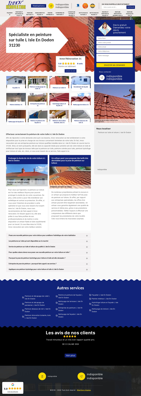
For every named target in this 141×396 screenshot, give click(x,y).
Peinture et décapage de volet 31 (19, 13)
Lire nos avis (12, 391)
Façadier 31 (9, 13)
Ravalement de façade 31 (40, 13)
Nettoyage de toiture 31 (83, 13)
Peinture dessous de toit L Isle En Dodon (37, 310)
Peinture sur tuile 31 (29, 13)
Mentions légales (84, 390)
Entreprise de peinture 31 (60, 13)
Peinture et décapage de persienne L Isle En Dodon (35, 303)
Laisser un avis (71, 71)
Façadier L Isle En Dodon (101, 295)
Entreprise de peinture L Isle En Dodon (70, 309)
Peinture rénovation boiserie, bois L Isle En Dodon (38, 316)
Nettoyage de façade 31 (94, 13)
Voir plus (70, 355)
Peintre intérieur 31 (50, 13)
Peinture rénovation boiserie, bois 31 (118, 13)
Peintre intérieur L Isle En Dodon (104, 299)
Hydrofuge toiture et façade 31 (71, 13)
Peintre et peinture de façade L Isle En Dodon (70, 296)
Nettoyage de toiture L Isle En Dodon (103, 310)
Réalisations (39, 6)
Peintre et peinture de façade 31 (105, 13)
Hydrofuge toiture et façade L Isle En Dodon (105, 303)
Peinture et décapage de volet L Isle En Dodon (37, 297)
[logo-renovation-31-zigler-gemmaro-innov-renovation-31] (16, 5)
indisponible (62, 4)
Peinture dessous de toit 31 (129, 13)
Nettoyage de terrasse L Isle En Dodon (70, 302)
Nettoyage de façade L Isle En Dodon (70, 315)
